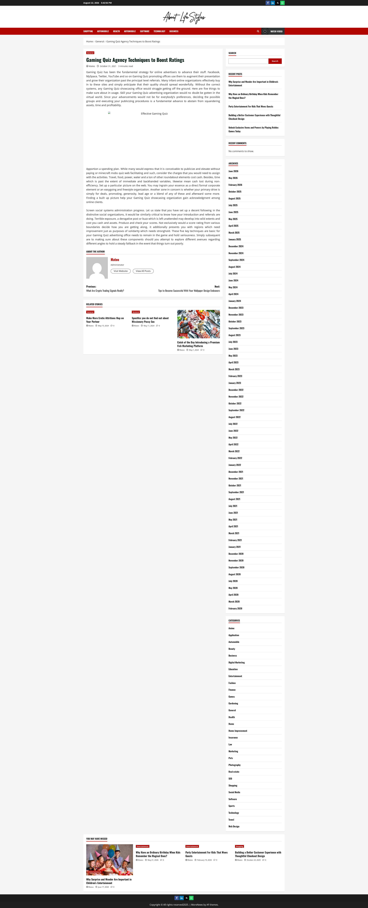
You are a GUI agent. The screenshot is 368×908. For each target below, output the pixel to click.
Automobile (103, 31)
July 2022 (233, 424)
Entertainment (235, 676)
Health (116, 31)
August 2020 (235, 574)
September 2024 (236, 260)
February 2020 (235, 608)
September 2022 (236, 410)
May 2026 (233, 178)
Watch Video (276, 31)
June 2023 (233, 348)
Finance (232, 689)
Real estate (234, 771)
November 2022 (236, 396)
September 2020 (236, 567)
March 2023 (234, 369)
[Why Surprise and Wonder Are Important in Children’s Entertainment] (109, 859)
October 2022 (235, 403)
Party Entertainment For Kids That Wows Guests (251, 106)
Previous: (105, 288)
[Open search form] (258, 31)
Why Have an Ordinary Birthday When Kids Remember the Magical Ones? (158, 854)
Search (232, 53)
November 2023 (236, 314)
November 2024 (236, 253)
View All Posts (143, 271)
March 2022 (234, 451)
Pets (231, 758)
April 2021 (233, 526)
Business (173, 31)
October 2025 (235, 191)
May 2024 (233, 287)
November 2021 (236, 478)
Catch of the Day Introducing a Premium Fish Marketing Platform (198, 344)
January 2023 (235, 383)
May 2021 (233, 519)
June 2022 (233, 430)
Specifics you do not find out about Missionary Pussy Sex (150, 319)
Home (231, 724)
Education (233, 669)
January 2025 (235, 239)
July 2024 (233, 273)
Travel (231, 819)
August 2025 (234, 198)
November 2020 (236, 560)
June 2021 (233, 512)
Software (144, 31)
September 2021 (236, 492)
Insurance (233, 737)
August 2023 (234, 335)
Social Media (234, 792)
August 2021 (234, 499)
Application (234, 635)
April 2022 (233, 444)
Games (232, 696)
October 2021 (235, 485)
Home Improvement (238, 730)
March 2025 (234, 232)
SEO (230, 778)
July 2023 (233, 342)
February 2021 (235, 540)
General (90, 53)
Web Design (234, 826)
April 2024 (233, 294)
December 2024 (236, 246)
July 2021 (233, 506)
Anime (231, 628)
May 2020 (233, 588)
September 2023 (236, 328)
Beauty (232, 648)
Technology (159, 31)
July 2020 (233, 581)
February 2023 (235, 376)
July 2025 (233, 205)
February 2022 (235, 458)
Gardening (233, 703)
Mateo (92, 66)
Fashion (232, 683)
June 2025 (233, 212)
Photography (234, 765)
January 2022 (235, 465)
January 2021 (235, 547)
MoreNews (197, 904)
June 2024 (233, 280)
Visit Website (121, 271)
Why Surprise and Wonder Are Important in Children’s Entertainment (109, 881)
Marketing (233, 751)
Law (230, 744)
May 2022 (233, 437)
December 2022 (236, 389)
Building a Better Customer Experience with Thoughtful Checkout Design (258, 854)
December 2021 (236, 471)
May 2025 (233, 219)
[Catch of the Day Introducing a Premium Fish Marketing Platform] (198, 324)
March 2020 (234, 601)
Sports (232, 806)
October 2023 (235, 321)
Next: (189, 288)
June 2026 (233, 171)
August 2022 (234, 417)
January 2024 (235, 301)
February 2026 (235, 184)
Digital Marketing (237, 662)
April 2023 (233, 362)
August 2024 (234, 266)
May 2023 (233, 355)
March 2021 (234, 533)
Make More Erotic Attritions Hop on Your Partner (105, 319)
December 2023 (236, 307)
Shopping (88, 31)
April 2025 (233, 225)
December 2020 (236, 553)
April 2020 (233, 594)
